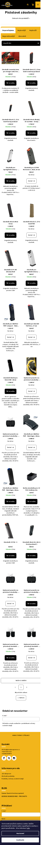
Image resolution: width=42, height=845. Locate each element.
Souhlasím (20, 840)
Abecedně (22, 36)
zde (28, 828)
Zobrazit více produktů (20, 18)
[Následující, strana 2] (21, 687)
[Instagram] (14, 758)
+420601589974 (7, 754)
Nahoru (21, 698)
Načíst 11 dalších (21, 681)
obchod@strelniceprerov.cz (11, 750)
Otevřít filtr (7, 43)
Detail (30, 181)
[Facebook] (4, 758)
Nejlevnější (22, 30)
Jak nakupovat (6, 774)
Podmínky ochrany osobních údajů (12, 779)
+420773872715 (7, 752)
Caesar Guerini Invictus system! (13, 793)
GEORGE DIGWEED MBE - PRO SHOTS (14, 796)
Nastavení (20, 833)
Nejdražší (33, 30)
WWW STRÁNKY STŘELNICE (20, 735)
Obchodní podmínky (8, 776)
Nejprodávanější (8, 36)
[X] (9, 758)
